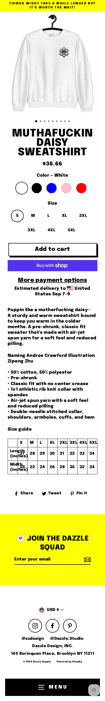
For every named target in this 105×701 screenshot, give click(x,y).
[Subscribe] (87, 560)
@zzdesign (33, 639)
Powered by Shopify (69, 662)
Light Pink (66, 188)
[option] (52, 63)
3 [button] (45, 121)
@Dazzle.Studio (66, 639)
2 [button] (41, 121)
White (22, 188)
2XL (83, 216)
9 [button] (69, 121)
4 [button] (49, 121)
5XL (71, 230)
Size (52, 203)
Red (81, 188)
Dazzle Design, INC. (52, 646)
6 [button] (57, 121)
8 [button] (65, 121)
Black (37, 188)
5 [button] (53, 121)
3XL (31, 230)
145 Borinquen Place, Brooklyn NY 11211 (52, 654)
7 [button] (61, 121)
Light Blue (51, 188)
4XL (51, 230)
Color (52, 175)
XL (64, 216)
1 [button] (36, 121)
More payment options (52, 280)
